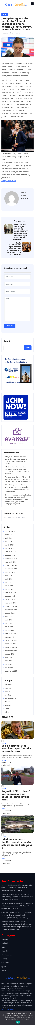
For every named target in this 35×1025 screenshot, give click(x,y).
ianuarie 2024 (10, 637)
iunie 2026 (9, 538)
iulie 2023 (8, 657)
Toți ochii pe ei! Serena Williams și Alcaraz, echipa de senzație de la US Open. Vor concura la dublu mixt (18, 479)
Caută (7, 341)
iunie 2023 (8, 661)
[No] (33, 1018)
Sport (4, 14)
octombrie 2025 (11, 565)
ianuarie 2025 (10, 596)
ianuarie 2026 (10, 555)
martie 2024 (9, 630)
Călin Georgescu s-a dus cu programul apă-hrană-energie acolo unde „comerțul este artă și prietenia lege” (17, 488)
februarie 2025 (10, 593)
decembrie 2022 (11, 671)
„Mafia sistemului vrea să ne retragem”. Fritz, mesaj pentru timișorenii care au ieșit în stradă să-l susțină (17, 470)
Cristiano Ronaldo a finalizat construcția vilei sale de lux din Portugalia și (16, 843)
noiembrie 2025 (11, 562)
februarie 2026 (10, 552)
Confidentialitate (7, 1010)
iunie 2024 (9, 620)
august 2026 (10, 531)
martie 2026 (9, 548)
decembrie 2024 (11, 599)
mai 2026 (8, 542)
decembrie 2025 (11, 559)
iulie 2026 (8, 535)
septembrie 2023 (11, 651)
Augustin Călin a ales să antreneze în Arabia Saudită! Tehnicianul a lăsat (15, 795)
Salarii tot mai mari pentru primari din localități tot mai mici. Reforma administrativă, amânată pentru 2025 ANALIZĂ (21, 230)
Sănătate (8, 705)
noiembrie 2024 (11, 603)
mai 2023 (8, 664)
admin (5, 33)
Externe (7, 692)
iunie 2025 (9, 579)
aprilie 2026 (9, 545)
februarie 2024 (10, 634)
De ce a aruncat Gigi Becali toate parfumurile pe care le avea (16, 748)
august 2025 (10, 572)
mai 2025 (8, 582)
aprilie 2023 (9, 668)
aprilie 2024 (9, 627)
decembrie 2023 (11, 640)
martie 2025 (9, 589)
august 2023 (9, 654)
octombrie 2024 (11, 606)
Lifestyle (8, 695)
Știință (7, 712)
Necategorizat (10, 698)
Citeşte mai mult (8, 181)
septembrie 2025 (11, 569)
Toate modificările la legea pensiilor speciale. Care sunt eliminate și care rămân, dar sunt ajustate (14, 248)
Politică (7, 702)
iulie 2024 (8, 617)
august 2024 (10, 613)
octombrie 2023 (11, 647)
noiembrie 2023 (10, 644)
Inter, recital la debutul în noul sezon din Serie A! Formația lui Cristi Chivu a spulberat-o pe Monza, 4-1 (16, 460)
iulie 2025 (8, 576)
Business (8, 685)
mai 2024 (8, 623)
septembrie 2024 (11, 610)
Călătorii (8, 688)
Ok (18, 1022)
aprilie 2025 (9, 586)
